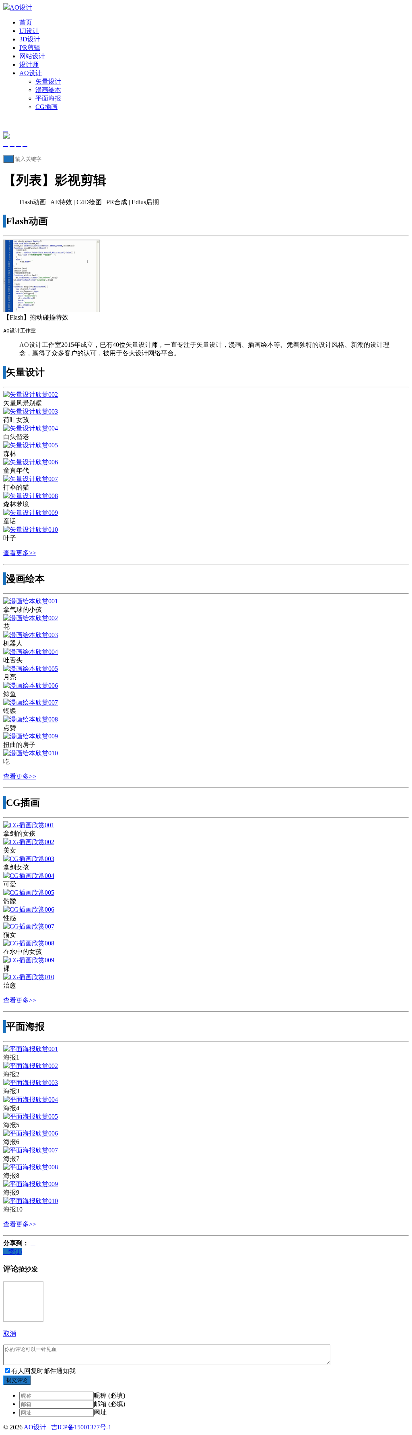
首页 (25, 22)
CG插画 (46, 106)
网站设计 (32, 56)
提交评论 (16, 1380)
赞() (12, 1251)
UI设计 (29, 30)
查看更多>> (19, 552)
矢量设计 (48, 81)
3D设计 (29, 39)
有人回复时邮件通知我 (43, 1370)
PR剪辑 (29, 47)
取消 (9, 1333)
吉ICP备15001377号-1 (83, 1427)
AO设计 (30, 73)
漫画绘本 (48, 89)
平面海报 (48, 98)
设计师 (29, 64)
